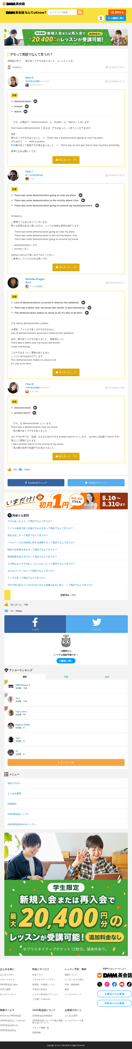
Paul (18, 698)
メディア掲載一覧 (40, 1027)
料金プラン (37, 974)
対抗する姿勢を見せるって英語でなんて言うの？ (32, 549)
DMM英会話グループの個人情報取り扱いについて (47, 1021)
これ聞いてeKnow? (41, 999)
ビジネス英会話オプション (44, 994)
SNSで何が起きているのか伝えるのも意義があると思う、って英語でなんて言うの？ (50, 584)
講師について (71, 974)
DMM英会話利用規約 (42, 1015)
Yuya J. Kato (21, 711)
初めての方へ (14, 783)
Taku (18, 738)
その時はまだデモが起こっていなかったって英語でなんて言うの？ (41, 563)
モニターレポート (8, 994)
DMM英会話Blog (8, 1030)
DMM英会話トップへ (18, 813)
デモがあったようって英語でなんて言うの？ (30, 521)
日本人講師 (5, 989)
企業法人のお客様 (114, 993)
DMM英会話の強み (9, 984)
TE (17, 751)
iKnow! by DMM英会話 (10, 1015)
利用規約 (12, 803)
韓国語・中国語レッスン (43, 984)
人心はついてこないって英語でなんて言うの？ (31, 570)
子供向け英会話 (39, 989)
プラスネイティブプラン (43, 979)
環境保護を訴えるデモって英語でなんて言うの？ (32, 556)
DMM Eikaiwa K (23, 685)
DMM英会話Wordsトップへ (22, 824)
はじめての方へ (7, 974)
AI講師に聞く (117, 18)
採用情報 (36, 1032)
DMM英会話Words (9, 1025)
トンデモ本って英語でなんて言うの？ (27, 577)
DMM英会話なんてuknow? (12, 1020)
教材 (67, 989)
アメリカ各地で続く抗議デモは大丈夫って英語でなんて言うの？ (40, 528)
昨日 (13, 145)
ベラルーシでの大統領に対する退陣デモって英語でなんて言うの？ (41, 542)
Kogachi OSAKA (23, 724)
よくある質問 (14, 793)
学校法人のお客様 (114, 1003)
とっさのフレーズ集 (74, 1020)
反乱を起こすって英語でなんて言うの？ (28, 535)
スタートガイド (7, 979)
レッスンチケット (73, 994)
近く (18, 137)
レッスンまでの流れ (74, 979)
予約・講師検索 (72, 984)
